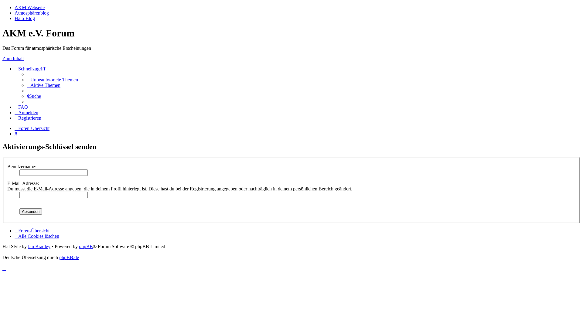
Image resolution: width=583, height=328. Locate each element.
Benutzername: (21, 166)
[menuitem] (52, 79)
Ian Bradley (39, 246)
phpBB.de (69, 257)
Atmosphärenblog (32, 12)
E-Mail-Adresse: (23, 183)
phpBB (86, 246)
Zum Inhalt (13, 58)
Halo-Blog (25, 18)
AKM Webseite (30, 7)
